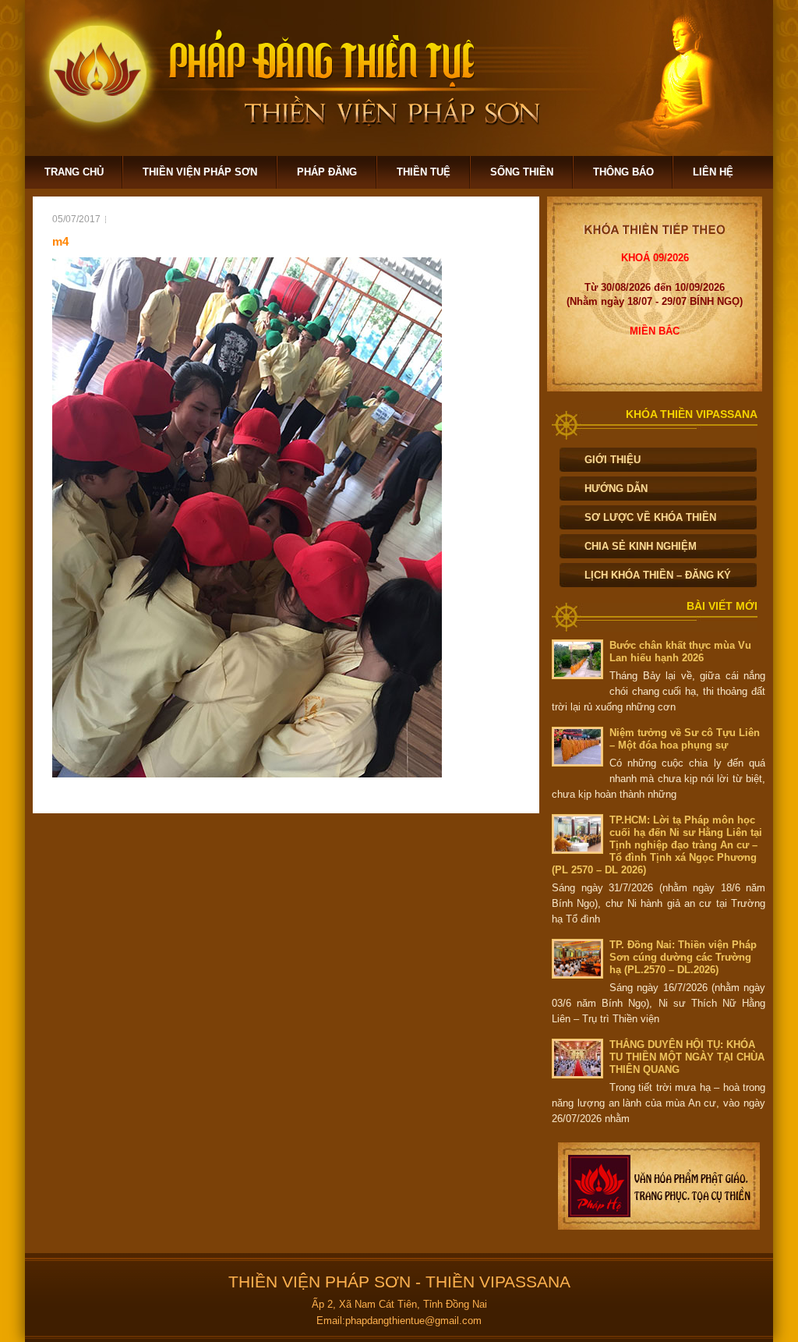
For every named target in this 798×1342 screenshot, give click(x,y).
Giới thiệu (612, 460)
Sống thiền (521, 172)
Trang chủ (74, 172)
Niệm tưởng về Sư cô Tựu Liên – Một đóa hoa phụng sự (684, 739)
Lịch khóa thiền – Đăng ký (657, 575)
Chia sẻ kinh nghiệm (640, 546)
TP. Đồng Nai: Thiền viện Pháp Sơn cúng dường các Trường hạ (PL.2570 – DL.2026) (683, 957)
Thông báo (623, 172)
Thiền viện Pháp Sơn (200, 172)
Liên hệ (713, 172)
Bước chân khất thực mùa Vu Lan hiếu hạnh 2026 (680, 651)
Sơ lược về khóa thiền (650, 517)
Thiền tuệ (423, 172)
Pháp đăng (327, 172)
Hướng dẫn (616, 488)
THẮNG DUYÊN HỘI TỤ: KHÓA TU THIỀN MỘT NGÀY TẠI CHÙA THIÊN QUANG (686, 1057)
